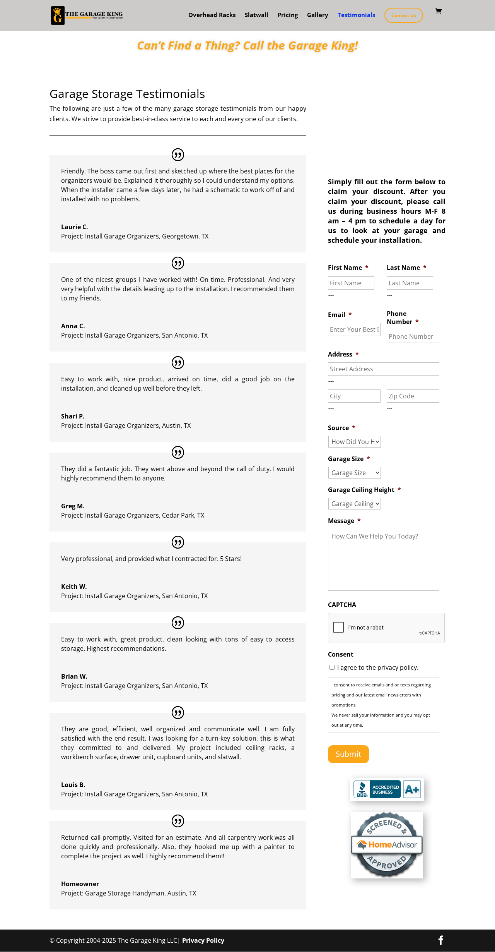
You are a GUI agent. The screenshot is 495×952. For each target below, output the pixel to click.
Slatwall (256, 15)
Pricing (288, 15)
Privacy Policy (203, 940)
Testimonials (356, 15)
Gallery (317, 15)
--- (331, 295)
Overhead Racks (212, 15)
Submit (348, 754)
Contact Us (403, 15)
